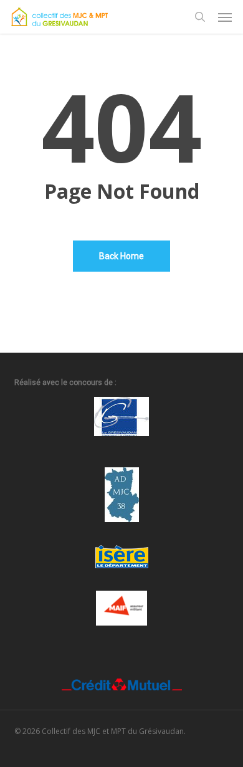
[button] (225, 17)
